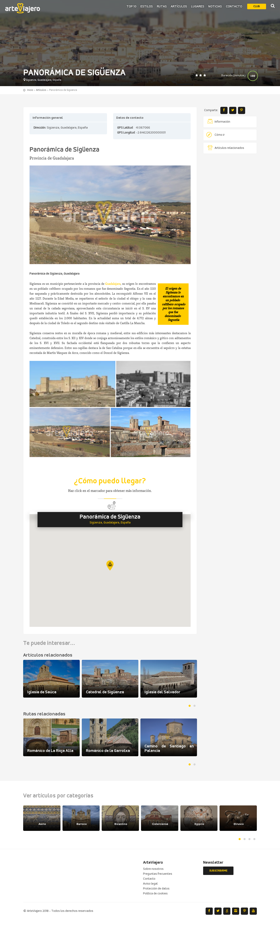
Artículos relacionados (229, 148)
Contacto (234, 6)
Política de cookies (155, 893)
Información (222, 121)
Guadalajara (113, 284)
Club (256, 6)
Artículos (179, 6)
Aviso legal (150, 883)
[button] (110, 565)
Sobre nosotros (153, 869)
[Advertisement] (230, 219)
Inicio (30, 90)
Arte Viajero (22, 8)
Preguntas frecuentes (157, 874)
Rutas (162, 6)
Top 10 (131, 6)
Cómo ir (220, 135)
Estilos (146, 6)
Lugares (197, 6)
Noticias (215, 6)
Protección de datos (156, 888)
